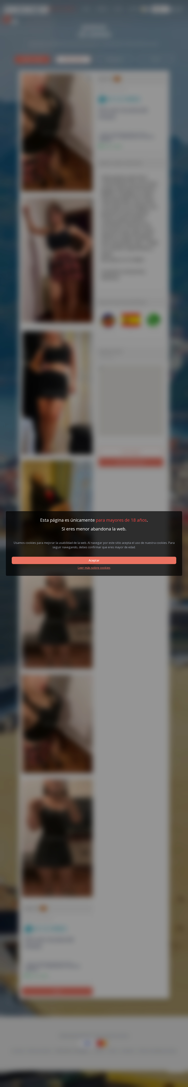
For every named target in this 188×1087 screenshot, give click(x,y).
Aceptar (94, 560)
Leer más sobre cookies (94, 568)
